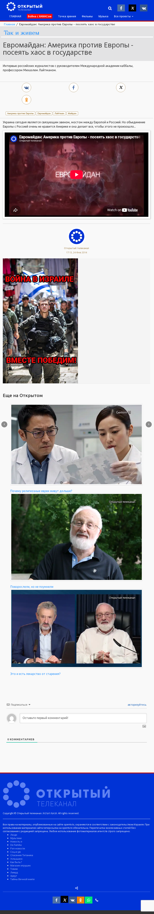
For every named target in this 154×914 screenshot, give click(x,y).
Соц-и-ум (15, 851)
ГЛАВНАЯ (15, 16)
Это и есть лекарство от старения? (35, 673)
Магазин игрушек (20, 865)
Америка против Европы (20, 113)
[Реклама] (40, 320)
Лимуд (14, 872)
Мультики (16, 838)
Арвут (13, 875)
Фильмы (87, 16)
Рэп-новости (17, 848)
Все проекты (122, 16)
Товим (14, 869)
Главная (9, 24)
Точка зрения (67, 16)
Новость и (16, 841)
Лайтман (59, 113)
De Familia (16, 845)
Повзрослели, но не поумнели (31, 586)
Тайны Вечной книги (22, 879)
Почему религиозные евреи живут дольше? (41, 491)
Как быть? (16, 862)
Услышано (16, 858)
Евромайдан (44, 113)
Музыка (103, 16)
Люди (13, 834)
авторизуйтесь (136, 704)
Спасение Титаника (21, 855)
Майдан (72, 113)
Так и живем (21, 33)
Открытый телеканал (76, 248)
